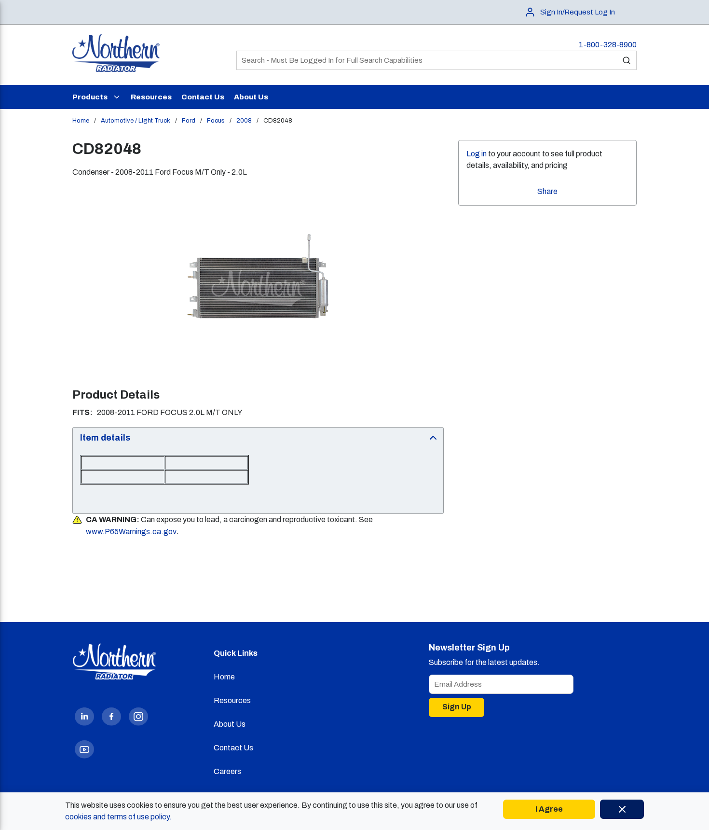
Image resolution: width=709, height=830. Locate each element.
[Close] (622, 809)
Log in (476, 154)
